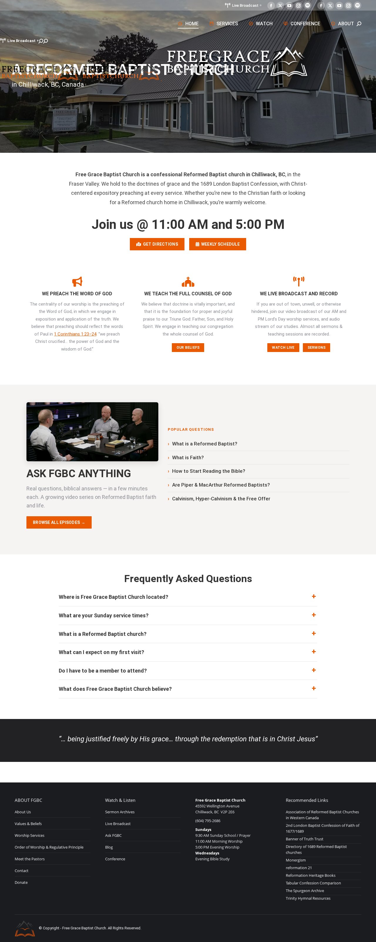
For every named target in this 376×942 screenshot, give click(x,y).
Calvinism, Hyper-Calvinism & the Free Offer (221, 499)
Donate (21, 882)
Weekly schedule (219, 244)
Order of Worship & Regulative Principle (49, 847)
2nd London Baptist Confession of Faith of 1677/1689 (322, 828)
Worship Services (29, 835)
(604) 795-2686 (207, 820)
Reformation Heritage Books (310, 875)
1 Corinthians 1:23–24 (75, 334)
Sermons (317, 348)
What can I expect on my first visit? (101, 652)
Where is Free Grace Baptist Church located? (113, 597)
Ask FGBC (113, 835)
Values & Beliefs (28, 823)
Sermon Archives (120, 811)
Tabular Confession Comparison (313, 883)
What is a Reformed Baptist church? (103, 634)
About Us (23, 811)
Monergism (296, 860)
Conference (115, 858)
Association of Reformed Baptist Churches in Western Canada (322, 814)
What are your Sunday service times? (104, 615)
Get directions (159, 244)
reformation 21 (299, 867)
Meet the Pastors (30, 858)
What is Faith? (188, 457)
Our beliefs (188, 348)
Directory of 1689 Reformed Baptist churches (316, 849)
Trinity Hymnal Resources (308, 898)
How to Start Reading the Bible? (208, 471)
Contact (21, 870)
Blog (109, 847)
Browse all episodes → (59, 522)
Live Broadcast (245, 5)
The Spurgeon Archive (305, 890)
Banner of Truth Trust (304, 839)
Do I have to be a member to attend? (103, 671)
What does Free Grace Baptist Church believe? (115, 689)
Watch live (283, 348)
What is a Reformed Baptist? (204, 444)
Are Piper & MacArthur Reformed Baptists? (221, 485)
